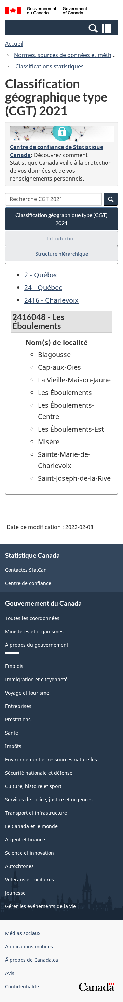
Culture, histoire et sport (33, 786)
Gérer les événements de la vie (40, 906)
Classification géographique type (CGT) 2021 (61, 219)
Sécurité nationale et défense (38, 772)
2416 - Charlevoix (51, 300)
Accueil (14, 44)
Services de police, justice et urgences (49, 799)
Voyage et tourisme (27, 692)
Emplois (14, 666)
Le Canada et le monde (31, 826)
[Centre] (62, 134)
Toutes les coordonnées (32, 618)
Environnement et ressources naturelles (51, 759)
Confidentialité (22, 986)
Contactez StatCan (26, 570)
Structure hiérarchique (61, 253)
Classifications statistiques (49, 66)
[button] (62, 28)
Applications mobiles (29, 946)
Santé (11, 732)
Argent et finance (25, 839)
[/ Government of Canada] (46, 11)
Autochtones (19, 866)
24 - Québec (43, 287)
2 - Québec (41, 274)
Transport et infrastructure (36, 812)
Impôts (13, 746)
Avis (9, 973)
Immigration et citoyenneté (36, 679)
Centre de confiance (28, 583)
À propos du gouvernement (36, 645)
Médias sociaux (22, 933)
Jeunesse (15, 892)
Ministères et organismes (34, 631)
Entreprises (18, 706)
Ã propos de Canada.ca (31, 960)
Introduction (61, 238)
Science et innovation (29, 852)
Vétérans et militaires (29, 879)
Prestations (18, 719)
